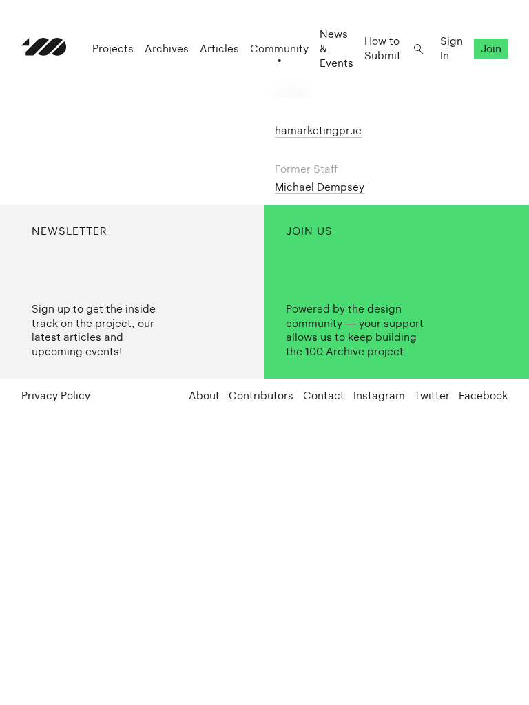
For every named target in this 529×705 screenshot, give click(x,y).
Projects (113, 48)
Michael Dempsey (319, 186)
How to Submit (382, 48)
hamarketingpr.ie (318, 130)
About (204, 395)
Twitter (432, 395)
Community (279, 48)
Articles (219, 48)
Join (491, 48)
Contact (323, 395)
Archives (167, 48)
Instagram (379, 395)
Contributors (261, 395)
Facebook (483, 395)
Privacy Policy (55, 395)
